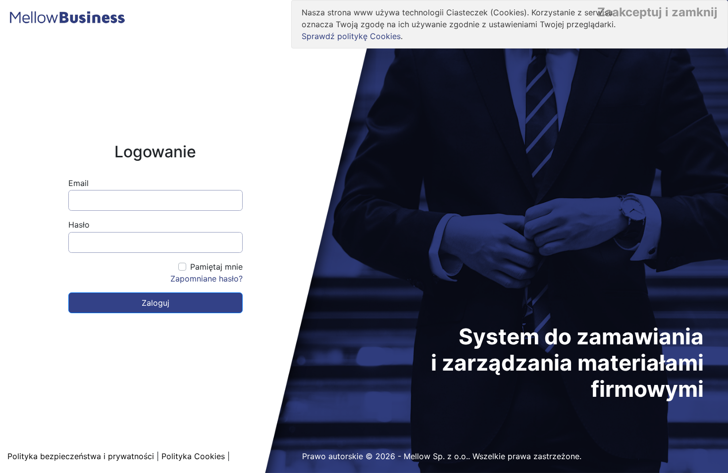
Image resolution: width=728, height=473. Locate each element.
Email (78, 183)
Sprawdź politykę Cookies (351, 36)
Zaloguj (155, 303)
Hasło (79, 225)
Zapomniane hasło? (206, 279)
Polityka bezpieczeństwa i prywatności (80, 456)
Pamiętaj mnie (216, 267)
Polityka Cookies (193, 456)
